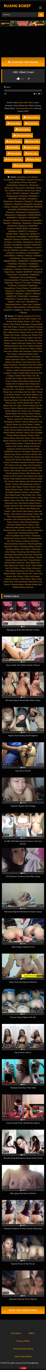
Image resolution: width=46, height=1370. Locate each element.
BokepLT (16, 220)
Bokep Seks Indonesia (22, 351)
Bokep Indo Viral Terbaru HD (15, 340)
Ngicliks (19, 272)
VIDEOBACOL (31, 302)
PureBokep (12, 285)
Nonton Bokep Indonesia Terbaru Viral (19, 438)
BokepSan (37, 223)
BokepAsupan (12, 196)
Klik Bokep (22, 264)
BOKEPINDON (34, 215)
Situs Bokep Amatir (12, 495)
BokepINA (12, 209)
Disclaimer (16, 1333)
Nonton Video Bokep (12, 470)
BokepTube (24, 234)
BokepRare (27, 223)
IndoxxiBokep (9, 256)
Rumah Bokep (22, 288)
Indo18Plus (23, 250)
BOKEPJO (23, 218)
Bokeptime (12, 231)
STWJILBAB (22, 296)
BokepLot (7, 220)
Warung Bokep (20, 307)
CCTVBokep (36, 239)
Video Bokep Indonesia (30, 568)
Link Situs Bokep (30, 397)
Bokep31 (25, 193)
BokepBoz (23, 199)
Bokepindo (10, 212)
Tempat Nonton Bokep (23, 1349)
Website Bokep (33, 307)
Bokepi (7, 207)
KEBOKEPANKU (10, 261)
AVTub (24, 182)
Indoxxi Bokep (33, 253)
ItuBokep (37, 256)
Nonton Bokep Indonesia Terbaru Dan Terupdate (23, 433)
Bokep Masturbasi (23, 135)
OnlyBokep (34, 275)
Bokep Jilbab (24, 129)
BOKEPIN (38, 207)
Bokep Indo (32, 123)
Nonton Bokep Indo (25, 403)
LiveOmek (18, 269)
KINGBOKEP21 (36, 261)
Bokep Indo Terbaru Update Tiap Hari (26, 338)
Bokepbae (24, 196)
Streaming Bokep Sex (24, 108)
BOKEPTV (35, 234)
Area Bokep (32, 177)
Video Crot (20, 302)
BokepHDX (28, 204)
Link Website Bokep (27, 400)
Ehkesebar (36, 245)
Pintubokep (24, 280)
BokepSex (23, 226)
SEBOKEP (9, 294)
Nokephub (38, 272)
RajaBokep (33, 285)
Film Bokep (16, 362)
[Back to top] (38, 1362)
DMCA (32, 1333)
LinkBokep (8, 269)
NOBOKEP (28, 272)
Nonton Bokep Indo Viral (32, 422)
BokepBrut (32, 199)
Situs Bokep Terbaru (28, 498)
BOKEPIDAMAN (26, 207)
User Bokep (35, 299)
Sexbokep (19, 294)
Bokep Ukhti (33, 141)
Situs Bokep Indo (29, 495)
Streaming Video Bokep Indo (28, 552)
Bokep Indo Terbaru (13, 335)
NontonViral (12, 275)
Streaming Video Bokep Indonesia (18, 555)
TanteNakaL (34, 296)
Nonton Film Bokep (22, 452)
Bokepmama (26, 220)
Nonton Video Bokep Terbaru (16, 487)
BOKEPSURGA (23, 228)
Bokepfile (39, 201)
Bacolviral (32, 182)
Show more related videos (23, 1310)
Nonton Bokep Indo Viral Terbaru (20, 424)
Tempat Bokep (23, 299)
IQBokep (28, 256)
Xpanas (27, 310)
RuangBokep (10, 288)
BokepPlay (17, 223)
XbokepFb (8, 310)
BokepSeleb (12, 226)
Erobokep (8, 247)
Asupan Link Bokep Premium (31, 327)
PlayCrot (17, 283)
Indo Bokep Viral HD (27, 365)
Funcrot (37, 247)
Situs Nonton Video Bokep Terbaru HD (27, 514)
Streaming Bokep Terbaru (30, 546)
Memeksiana (28, 269)
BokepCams (8, 201)
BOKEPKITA (33, 218)
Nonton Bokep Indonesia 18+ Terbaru (26, 430)
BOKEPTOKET (12, 234)
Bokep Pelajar (14, 141)
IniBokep (20, 256)
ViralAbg (36, 304)
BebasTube (9, 188)
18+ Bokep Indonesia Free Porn (27, 316)
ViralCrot (9, 307)
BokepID (15, 207)
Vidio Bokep (25, 579)
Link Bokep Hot (32, 389)
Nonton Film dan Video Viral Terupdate (24, 465)
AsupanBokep (14, 182)
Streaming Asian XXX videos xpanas (18, 530)
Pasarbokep (14, 277)
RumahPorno (35, 288)
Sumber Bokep (28, 557)
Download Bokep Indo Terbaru (18, 357)
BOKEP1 (16, 193)
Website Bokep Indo (33, 584)
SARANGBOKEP (33, 291)
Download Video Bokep (24, 62)
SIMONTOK (11, 296)
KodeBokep (33, 264)
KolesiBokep (11, 266)
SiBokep (36, 294)
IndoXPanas (21, 253)
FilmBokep (28, 247)
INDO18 (14, 250)
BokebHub (30, 188)
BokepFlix (9, 204)
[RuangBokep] (18, 6)
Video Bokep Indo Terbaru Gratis (17, 565)
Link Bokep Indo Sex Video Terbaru (28, 392)
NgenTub (39, 269)
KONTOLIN (22, 266)
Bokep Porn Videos (27, 349)
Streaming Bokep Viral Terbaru (18, 549)
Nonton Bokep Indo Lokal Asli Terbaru (26, 408)
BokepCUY (29, 201)
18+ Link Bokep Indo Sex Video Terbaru (21, 319)
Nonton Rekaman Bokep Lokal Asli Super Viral (22, 468)
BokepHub (38, 204)
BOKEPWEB (33, 237)
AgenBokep (21, 177)
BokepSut (34, 228)
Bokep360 (34, 193)
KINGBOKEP (23, 261)
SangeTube (20, 291)
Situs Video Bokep (23, 1356)
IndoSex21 (10, 253)
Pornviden (27, 283)
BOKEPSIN (32, 226)
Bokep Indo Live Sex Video (32, 332)
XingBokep (18, 310)
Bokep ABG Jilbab (25, 102)
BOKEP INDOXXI (17, 190)
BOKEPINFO (12, 218)
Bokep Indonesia (14, 159)
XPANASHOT (37, 310)
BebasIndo (34, 185)
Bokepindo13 (21, 212)
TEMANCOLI (10, 299)
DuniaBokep (17, 245)
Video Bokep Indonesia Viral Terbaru (20, 571)
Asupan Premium (34, 180)
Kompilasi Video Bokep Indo (28, 384)
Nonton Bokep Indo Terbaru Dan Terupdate (22, 411)
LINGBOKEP (33, 266)
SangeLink (9, 291)
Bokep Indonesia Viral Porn (16, 346)
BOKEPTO (23, 231)
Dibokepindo (28, 242)
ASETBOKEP (20, 180)
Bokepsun (11, 228)
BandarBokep (12, 185)
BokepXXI (8, 239)
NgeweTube (10, 272)
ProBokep (37, 283)
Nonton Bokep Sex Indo (32, 441)
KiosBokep (12, 264)
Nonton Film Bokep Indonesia (28, 460)
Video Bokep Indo (33, 563)
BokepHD (18, 204)
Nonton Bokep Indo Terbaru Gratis (19, 414)
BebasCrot (23, 185)
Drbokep (7, 245)
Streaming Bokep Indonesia (15, 544)
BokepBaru (33, 196)
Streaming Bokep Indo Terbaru (18, 536)
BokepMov (37, 220)
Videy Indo (27, 304)
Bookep (17, 239)
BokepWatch (22, 237)
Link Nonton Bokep (29, 395)
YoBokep (23, 312)
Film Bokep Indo (29, 362)
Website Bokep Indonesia (23, 587)
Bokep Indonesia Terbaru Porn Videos (27, 343)
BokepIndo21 (10, 215)
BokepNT (7, 223)
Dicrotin (38, 242)
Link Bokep (19, 389)
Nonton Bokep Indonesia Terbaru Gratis (23, 435)
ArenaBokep (9, 180)
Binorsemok (20, 188)
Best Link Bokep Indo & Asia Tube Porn (20, 330)
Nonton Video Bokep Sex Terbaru (26, 484)
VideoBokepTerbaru (13, 304)
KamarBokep (15, 258)
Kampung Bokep (28, 258)
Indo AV (7, 250)
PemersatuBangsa (28, 277)
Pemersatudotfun (11, 280)
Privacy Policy (23, 1341)
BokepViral (11, 237)
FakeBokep (18, 247)
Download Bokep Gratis (28, 354)
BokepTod (33, 231)
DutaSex (27, 245)
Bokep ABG (13, 117)
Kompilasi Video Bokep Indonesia (19, 386)
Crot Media (17, 242)
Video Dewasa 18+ (24, 574)
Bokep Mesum (14, 171)
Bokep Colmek (32, 117)
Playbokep (8, 283)
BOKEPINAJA (23, 209)
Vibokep (11, 302)
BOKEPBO (12, 199)
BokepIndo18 (33, 212)
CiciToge (7, 242)
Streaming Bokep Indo (29, 533)
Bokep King (29, 190)
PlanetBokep (35, 280)
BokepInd (34, 209)
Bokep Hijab (15, 123)
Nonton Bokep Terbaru (14, 443)
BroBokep (25, 239)
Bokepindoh (22, 215)
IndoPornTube (35, 250)
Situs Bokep (34, 492)
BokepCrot (19, 201)
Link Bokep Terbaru (13, 395)
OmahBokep (23, 275)
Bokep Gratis (14, 332)
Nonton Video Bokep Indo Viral (29, 476)
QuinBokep (22, 285)
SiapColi (28, 294)
